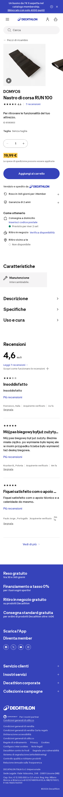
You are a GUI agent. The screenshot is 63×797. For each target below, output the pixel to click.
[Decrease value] (7, 143)
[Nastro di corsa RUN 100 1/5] (24, 65)
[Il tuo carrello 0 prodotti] (56, 19)
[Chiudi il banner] (57, 6)
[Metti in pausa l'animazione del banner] (51, 6)
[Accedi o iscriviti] (48, 19)
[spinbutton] (15, 143)
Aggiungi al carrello (31, 173)
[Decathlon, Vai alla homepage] (27, 19)
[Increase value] (23, 143)
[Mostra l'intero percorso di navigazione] (4, 40)
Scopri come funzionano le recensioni (24, 368)
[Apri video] (8, 80)
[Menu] (7, 19)
